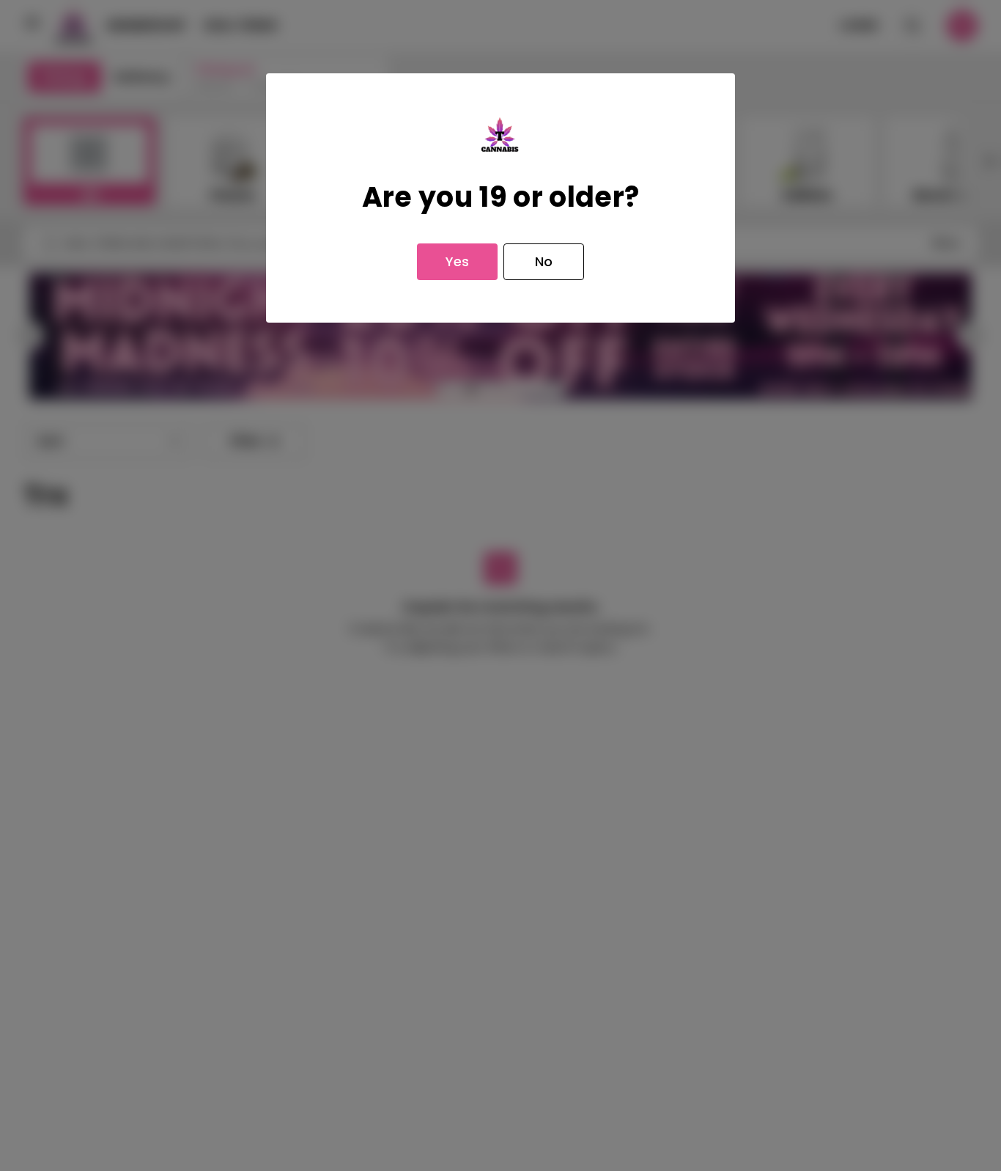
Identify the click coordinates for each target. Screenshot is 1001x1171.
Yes (457, 261)
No (544, 261)
